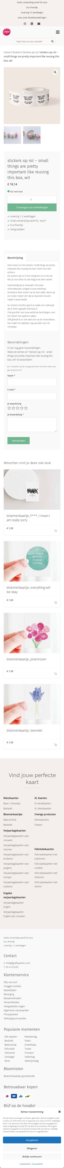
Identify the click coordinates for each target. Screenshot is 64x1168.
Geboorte (9, 1052)
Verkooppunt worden (15, 1018)
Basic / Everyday (11, 803)
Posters (38, 824)
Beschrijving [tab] (15, 257)
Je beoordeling (15, 414)
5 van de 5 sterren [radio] (26, 408)
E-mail (11, 389)
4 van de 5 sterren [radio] (22, 408)
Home (7, 52)
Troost (28, 1048)
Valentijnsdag (32, 1060)
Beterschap (10, 1044)
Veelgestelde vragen (14, 1006)
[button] (59, 1111)
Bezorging (9, 994)
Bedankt (7, 808)
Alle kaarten (10, 1036)
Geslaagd (9, 1056)
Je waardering (14, 403)
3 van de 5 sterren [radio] (17, 408)
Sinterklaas (30, 1044)
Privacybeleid (37, 1163)
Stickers (16, 52)
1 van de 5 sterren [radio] (9, 408)
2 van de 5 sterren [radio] (13, 408)
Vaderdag (30, 1056)
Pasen (28, 1040)
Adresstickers (42, 819)
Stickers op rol (30, 52)
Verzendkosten (11, 1002)
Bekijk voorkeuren (32, 1156)
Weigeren (32, 1148)
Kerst (7, 1060)
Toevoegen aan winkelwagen (32, 207)
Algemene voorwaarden (16, 1010)
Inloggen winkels (12, 986)
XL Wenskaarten (43, 808)
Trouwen (29, 1052)
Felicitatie (9, 1048)
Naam (11, 375)
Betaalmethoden (12, 998)
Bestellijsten (10, 990)
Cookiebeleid (25, 1163)
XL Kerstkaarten (43, 803)
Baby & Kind (9, 819)
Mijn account (10, 982)
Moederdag (31, 1036)
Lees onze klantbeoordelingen (32, 17)
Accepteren (32, 1140)
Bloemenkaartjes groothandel (19, 1076)
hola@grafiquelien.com (18, 963)
